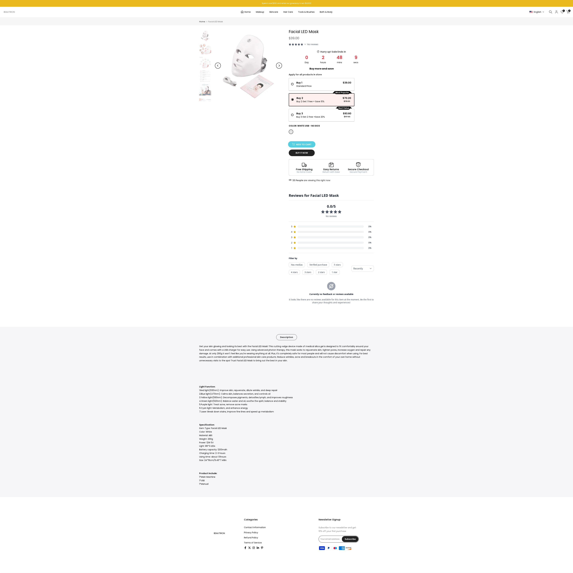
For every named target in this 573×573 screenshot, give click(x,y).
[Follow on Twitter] (249, 548)
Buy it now (302, 152)
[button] (536, 12)
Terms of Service (253, 542)
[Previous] (218, 66)
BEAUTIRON (9, 12)
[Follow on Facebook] (245, 548)
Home (247, 11)
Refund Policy (251, 537)
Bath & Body (326, 11)
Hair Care (288, 11)
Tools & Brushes (306, 11)
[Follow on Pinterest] (262, 548)
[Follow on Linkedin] (258, 548)
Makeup (260, 11)
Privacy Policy (251, 532)
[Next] (279, 66)
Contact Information (255, 527)
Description (286, 337)
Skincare (273, 11)
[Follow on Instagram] (253, 548)
